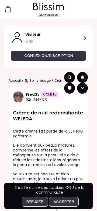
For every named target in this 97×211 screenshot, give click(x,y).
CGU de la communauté (60, 190)
